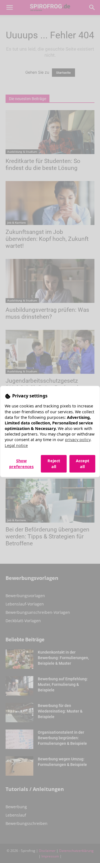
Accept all (82, 463)
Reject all (54, 463)
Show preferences (21, 463)
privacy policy (77, 439)
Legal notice (16, 445)
